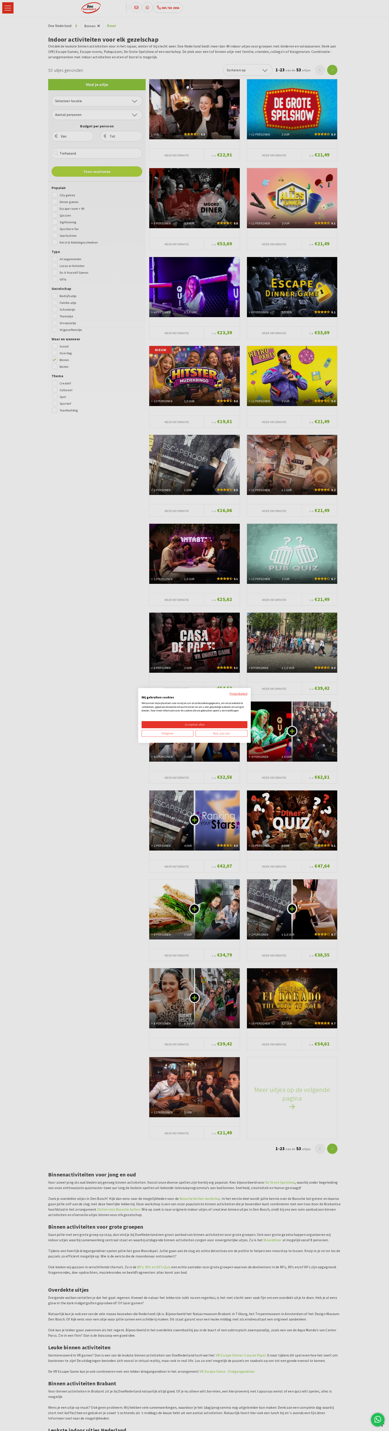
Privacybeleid (238, 694)
